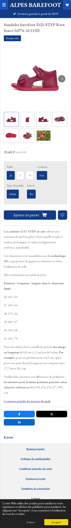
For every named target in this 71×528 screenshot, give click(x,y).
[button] (11, 119)
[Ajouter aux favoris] (62, 215)
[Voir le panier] (67, 5)
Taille (10, 167)
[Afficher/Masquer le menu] (4, 5)
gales (42, 449)
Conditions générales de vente (35, 468)
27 (20, 175)
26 (10, 175)
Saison (31, 185)
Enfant (12, 194)
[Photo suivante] (61, 78)
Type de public (15, 185)
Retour (8, 437)
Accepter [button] (56, 522)
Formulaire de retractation (35, 488)
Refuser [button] (31, 522)
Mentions (31, 449)
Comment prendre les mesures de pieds (27, 401)
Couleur (42, 167)
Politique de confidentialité (35, 458)
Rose (42, 175)
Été (31, 194)
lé (37, 449)
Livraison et (36, 478)
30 (30, 175)
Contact (35, 498)
